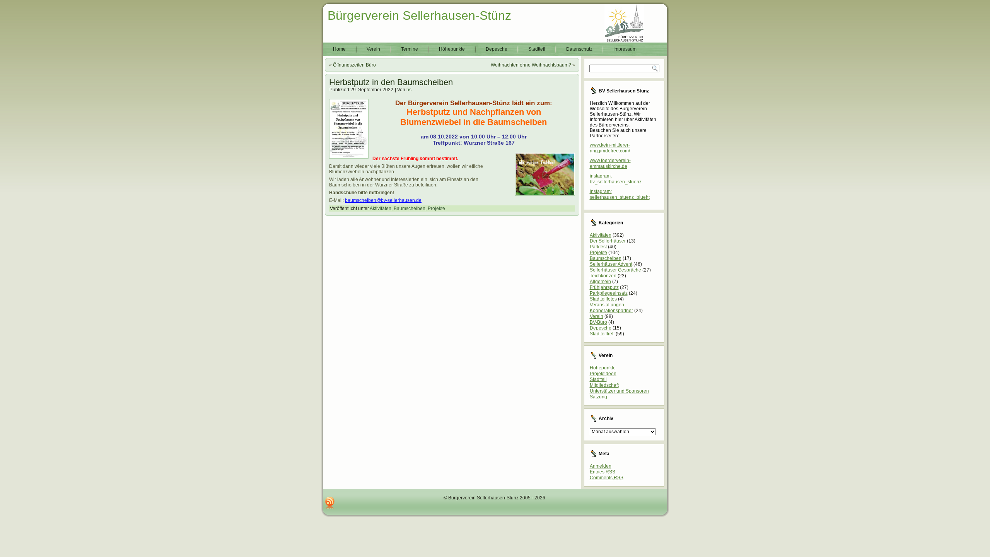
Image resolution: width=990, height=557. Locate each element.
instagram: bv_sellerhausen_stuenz (616, 179)
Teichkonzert (603, 275)
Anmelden (600, 466)
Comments (606, 477)
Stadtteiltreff (602, 334)
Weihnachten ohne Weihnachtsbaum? (531, 65)
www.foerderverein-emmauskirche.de (610, 163)
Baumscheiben (409, 208)
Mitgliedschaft (604, 385)
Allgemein (600, 281)
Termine (409, 49)
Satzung (598, 397)
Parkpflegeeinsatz (609, 293)
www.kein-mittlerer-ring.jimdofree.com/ (610, 148)
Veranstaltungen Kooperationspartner (611, 307)
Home (339, 49)
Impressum (625, 49)
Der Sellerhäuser (608, 241)
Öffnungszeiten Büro (354, 65)
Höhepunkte (452, 49)
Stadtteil (536, 49)
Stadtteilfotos (603, 299)
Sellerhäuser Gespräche (615, 270)
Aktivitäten (380, 208)
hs (408, 89)
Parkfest (598, 246)
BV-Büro (598, 322)
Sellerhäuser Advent (611, 264)
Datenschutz (579, 49)
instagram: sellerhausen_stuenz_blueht (620, 194)
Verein (373, 49)
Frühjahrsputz (604, 287)
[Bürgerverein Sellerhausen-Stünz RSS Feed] (330, 503)
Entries (602, 472)
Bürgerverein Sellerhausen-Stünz (419, 15)
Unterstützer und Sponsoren (619, 391)
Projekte (436, 208)
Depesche (496, 49)
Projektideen (603, 373)
